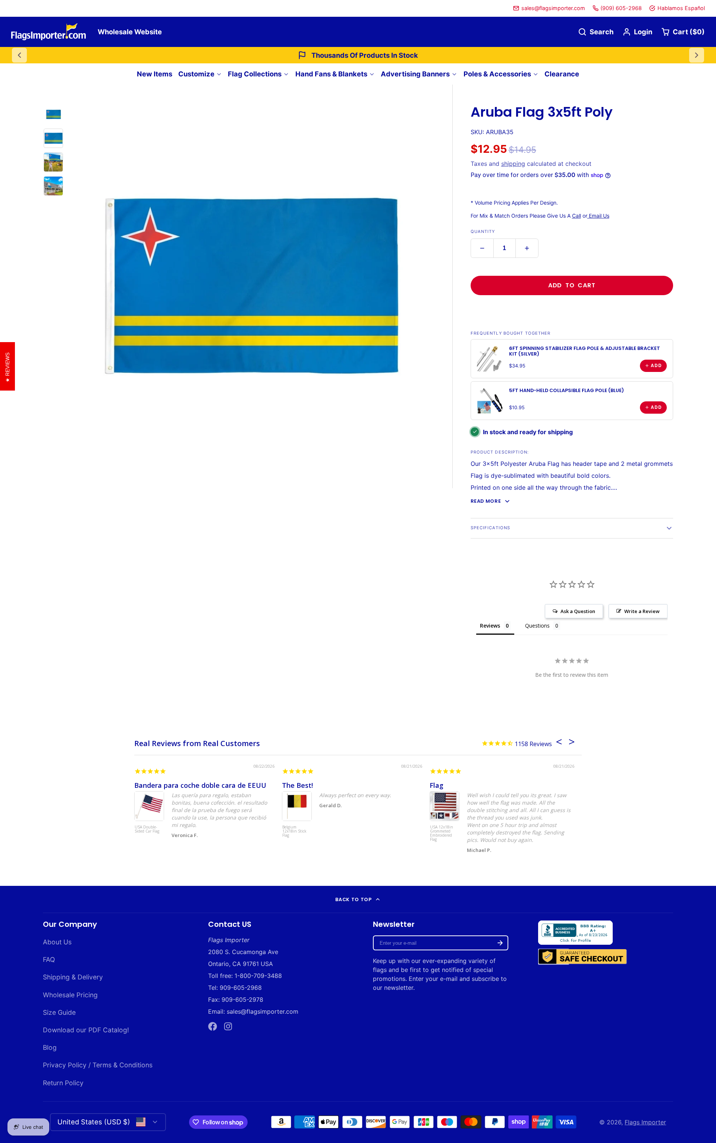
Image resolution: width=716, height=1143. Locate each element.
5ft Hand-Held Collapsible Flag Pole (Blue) (566, 390)
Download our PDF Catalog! (86, 1030)
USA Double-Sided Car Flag (147, 829)
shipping (513, 163)
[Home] (48, 31)
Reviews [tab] (490, 625)
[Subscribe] (500, 942)
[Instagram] (228, 1026)
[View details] (490, 358)
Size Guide (59, 1012)
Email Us (598, 216)
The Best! (297, 785)
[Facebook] (212, 1026)
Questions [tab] (537, 625)
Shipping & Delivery (73, 977)
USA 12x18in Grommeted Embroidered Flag (441, 833)
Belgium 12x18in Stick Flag (294, 831)
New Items (154, 74)
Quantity (483, 231)
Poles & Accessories (497, 74)
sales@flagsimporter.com (553, 8)
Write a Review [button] (642, 611)
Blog (50, 1047)
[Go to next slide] (696, 55)
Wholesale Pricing (70, 995)
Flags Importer (645, 1122)
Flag (436, 785)
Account (637, 32)
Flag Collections (255, 74)
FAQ (49, 959)
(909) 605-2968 (621, 8)
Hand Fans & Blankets (331, 74)
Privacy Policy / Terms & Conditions (98, 1065)
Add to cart (572, 285)
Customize (196, 74)
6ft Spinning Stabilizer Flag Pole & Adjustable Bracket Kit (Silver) (584, 351)
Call (576, 216)
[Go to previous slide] (19, 55)
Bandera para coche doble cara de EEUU (200, 785)
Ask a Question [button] (577, 611)
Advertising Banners (415, 74)
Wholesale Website (130, 32)
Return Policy (63, 1083)
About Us (57, 942)
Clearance (561, 74)
